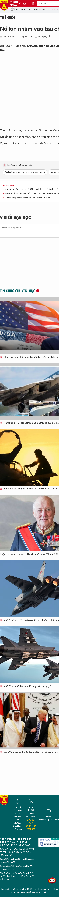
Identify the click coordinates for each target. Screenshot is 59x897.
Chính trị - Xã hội (41, 10)
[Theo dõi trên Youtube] (24, 3)
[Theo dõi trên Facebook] (20, 3)
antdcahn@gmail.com (49, 820)
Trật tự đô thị (23, 10)
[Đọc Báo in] (34, 3)
